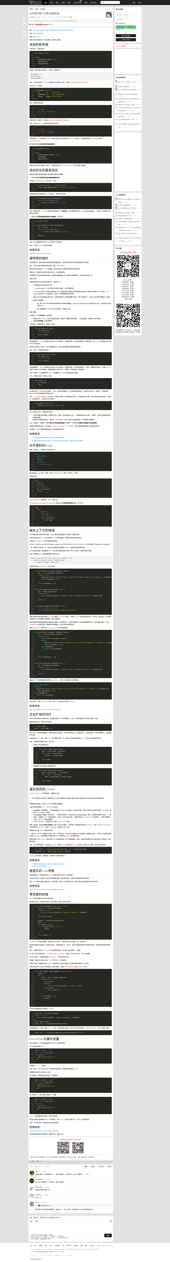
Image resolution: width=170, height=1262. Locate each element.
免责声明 (69, 1245)
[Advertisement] (129, 61)
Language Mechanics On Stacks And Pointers (48, 437)
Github (51, 1245)
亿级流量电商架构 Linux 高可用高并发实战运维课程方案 (129, 100)
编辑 (31, 1221)
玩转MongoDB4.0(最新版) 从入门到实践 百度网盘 (129, 200)
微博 (38, 1161)
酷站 (86, 1245)
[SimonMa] (109, 15)
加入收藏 (32, 1161)
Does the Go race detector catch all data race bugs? (46, 889)
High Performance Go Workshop (40, 253)
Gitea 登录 (126, 40)
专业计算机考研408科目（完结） (126, 119)
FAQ (35, 1245)
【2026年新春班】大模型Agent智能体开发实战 (129, 125)
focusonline (38, 1187)
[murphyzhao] (31, 1180)
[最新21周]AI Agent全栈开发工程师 (127, 233)
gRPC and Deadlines (40, 866)
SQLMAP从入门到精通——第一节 (127, 82)
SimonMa (32, 17)
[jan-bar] (31, 1204)
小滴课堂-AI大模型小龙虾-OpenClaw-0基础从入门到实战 (129, 239)
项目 (57, 2)
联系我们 (75, 1245)
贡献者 (40, 1245)
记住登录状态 (121, 23)
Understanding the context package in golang (48, 864)
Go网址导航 (77, 2)
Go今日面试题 (121, 46)
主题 (45, 2)
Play (63, 1245)
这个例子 (61, 266)
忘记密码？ (133, 29)
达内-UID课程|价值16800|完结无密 (127, 89)
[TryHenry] (31, 1196)
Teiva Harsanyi (38, 33)
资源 (63, 2)
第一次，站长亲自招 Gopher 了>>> (41, 24)
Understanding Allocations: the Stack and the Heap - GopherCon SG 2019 (58, 441)
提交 (108, 1235)
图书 (69, 2)
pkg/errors (41, 541)
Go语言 (42, 9)
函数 (92, 1166)
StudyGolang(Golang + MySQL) (45, 1251)
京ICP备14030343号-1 (36, 1259)
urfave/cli (38, 834)
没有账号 (56, 1217)
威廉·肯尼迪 (63, 275)
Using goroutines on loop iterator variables (43, 1131)
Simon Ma (36, 37)
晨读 (46, 1245)
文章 (51, 2)
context (101, 1166)
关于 (31, 1245)
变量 (85, 1166)
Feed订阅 (91, 1245)
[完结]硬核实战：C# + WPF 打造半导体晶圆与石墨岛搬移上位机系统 (129, 229)
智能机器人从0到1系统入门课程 (126, 105)
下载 (85, 2)
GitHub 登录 (126, 36)
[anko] (31, 1173)
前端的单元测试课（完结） (125, 215)
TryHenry (38, 1195)
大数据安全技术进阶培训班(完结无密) (128, 94)
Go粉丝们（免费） (135, 332)
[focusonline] (31, 1188)
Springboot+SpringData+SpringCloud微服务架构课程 (129, 115)
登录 (139, 2)
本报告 (34, 878)
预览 (37, 1221)
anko (36, 1171)
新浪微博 (57, 1245)
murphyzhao (39, 1179)
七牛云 (63, 1251)
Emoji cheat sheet (63, 1238)
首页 (31, 9)
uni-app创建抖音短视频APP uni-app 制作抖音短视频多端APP (129, 109)
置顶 (71, 17)
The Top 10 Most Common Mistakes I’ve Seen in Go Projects (53, 30)
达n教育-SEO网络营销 (124, 86)
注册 (133, 2)
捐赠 (81, 1245)
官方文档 (93, 2)
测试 (109, 1166)
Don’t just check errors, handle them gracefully (45, 710)
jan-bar (37, 1202)
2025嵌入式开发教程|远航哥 (125, 218)
